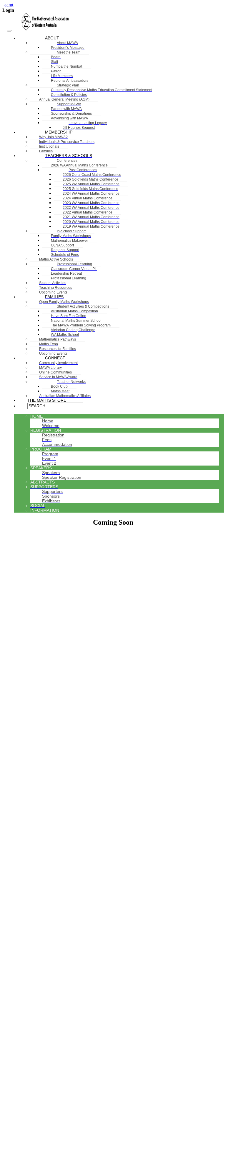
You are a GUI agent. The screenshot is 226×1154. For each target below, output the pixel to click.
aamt (8, 4)
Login (8, 10)
